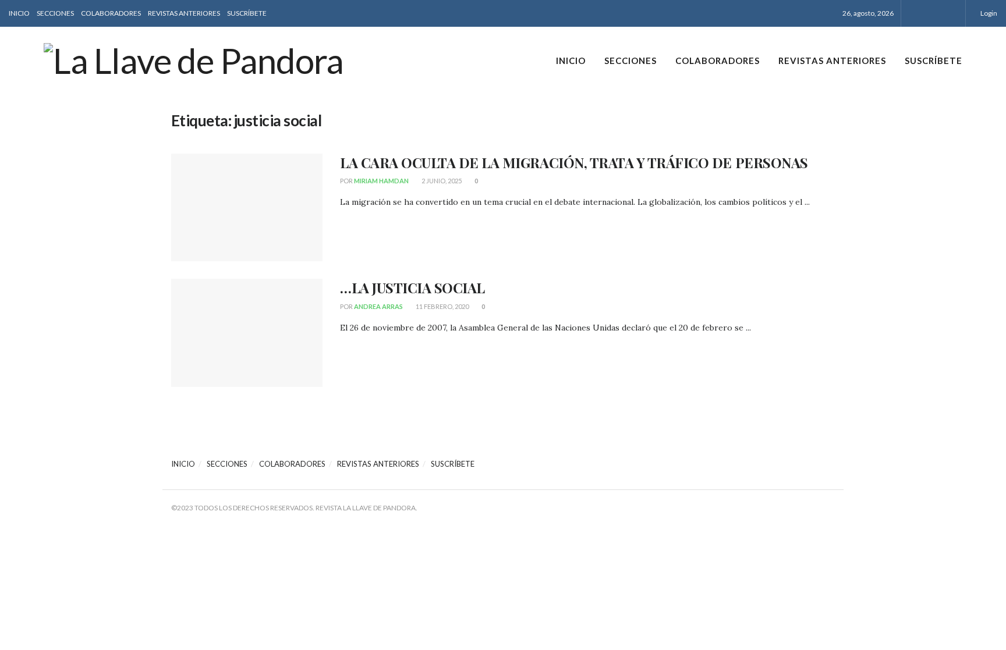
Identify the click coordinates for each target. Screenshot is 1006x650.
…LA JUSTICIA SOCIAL (412, 287)
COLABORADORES (111, 13)
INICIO (19, 13)
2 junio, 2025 (441, 180)
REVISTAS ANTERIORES (184, 13)
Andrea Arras (378, 306)
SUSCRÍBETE (247, 13)
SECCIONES (55, 13)
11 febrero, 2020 (442, 306)
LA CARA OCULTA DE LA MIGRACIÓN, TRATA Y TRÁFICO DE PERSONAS (574, 162)
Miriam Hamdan (381, 180)
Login (988, 13)
